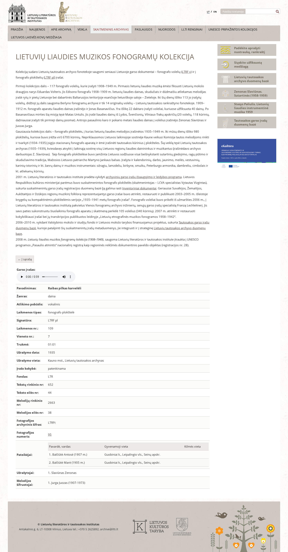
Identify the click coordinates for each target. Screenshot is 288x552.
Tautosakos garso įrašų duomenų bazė (250, 122)
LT (208, 11)
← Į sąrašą (25, 259)
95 (50, 434)
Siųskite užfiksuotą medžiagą (248, 64)
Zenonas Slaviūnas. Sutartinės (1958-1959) (250, 93)
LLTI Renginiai (191, 29)
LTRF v (186, 72)
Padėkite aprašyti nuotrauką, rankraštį (249, 50)
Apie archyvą (61, 29)
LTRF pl (49, 77)
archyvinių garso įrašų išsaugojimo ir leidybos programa (144, 177)
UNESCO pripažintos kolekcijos (232, 29)
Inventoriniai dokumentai (139, 188)
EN (215, 11)
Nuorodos (167, 29)
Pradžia (17, 29)
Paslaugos (143, 29)
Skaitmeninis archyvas (111, 29)
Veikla (82, 29)
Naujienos (37, 29)
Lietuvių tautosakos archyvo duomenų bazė (251, 79)
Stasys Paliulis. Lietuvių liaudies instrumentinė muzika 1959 (251, 108)
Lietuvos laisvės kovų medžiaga (36, 37)
